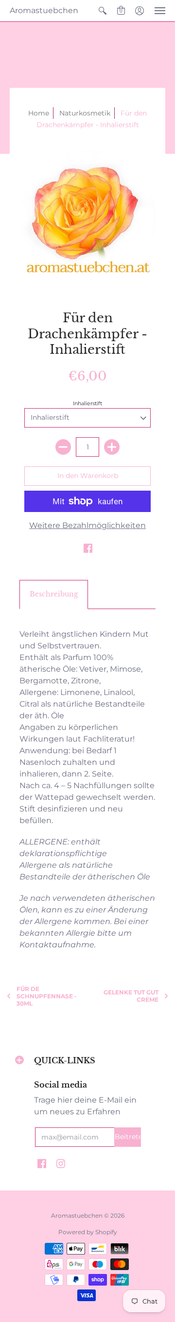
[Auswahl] (112, 447)
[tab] (53, 594)
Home (38, 113)
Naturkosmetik (84, 113)
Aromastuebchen (44, 10)
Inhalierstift (87, 403)
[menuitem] (102, 10)
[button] (102, 10)
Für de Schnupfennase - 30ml (47, 996)
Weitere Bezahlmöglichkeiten (87, 525)
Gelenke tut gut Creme (131, 996)
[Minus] (63, 447)
